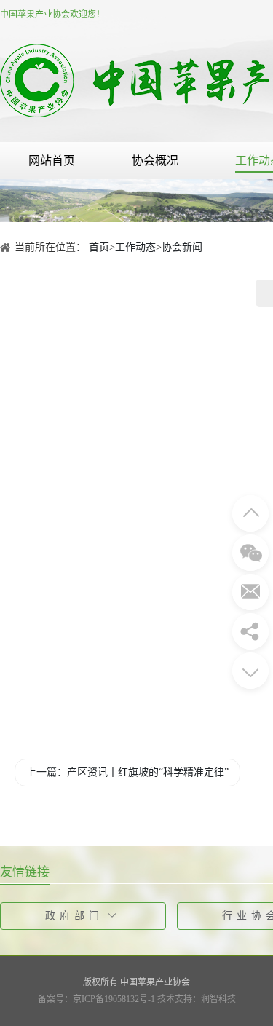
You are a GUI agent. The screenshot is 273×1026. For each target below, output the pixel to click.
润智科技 (218, 999)
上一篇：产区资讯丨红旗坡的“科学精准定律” (127, 772)
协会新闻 (182, 247)
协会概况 (155, 160)
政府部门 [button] (74, 915)
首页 (99, 247)
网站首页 (51, 160)
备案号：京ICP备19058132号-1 (96, 999)
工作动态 (135, 247)
